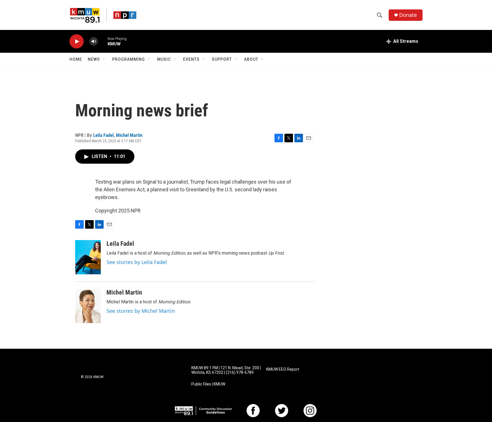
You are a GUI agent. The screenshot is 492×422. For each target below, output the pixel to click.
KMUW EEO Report (282, 369)
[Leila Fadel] (88, 257)
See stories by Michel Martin (140, 310)
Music (164, 59)
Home (75, 59)
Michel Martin (129, 135)
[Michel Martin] (88, 306)
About (251, 59)
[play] (76, 41)
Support (222, 59)
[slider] (103, 41)
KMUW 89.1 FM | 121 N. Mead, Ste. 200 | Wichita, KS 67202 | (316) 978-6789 (226, 370)
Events (191, 59)
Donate (408, 15)
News (94, 59)
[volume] (94, 41)
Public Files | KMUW (208, 384)
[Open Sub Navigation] (104, 59)
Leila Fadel (103, 135)
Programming (128, 59)
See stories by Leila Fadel (136, 262)
